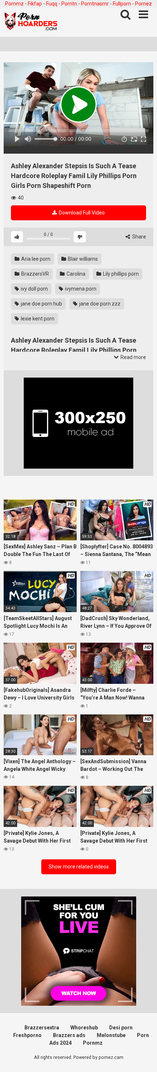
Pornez (143, 4)
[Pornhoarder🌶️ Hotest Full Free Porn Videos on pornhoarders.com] (31, 22)
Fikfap (35, 4)
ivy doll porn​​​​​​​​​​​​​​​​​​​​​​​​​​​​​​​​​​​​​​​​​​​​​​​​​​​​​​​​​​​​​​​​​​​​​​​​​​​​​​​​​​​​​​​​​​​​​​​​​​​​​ (34, 289)
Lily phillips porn (120, 274)
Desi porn (121, 1027)
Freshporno (27, 1035)
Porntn (69, 4)
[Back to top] (143, 1057)
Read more (132, 357)
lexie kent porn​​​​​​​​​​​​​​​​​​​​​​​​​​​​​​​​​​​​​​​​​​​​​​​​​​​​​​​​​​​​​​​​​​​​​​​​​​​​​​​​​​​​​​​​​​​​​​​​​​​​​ (37, 319)
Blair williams (82, 259)
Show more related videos (79, 867)
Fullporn (122, 4)
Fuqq (51, 4)
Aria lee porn (35, 259)
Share (138, 237)
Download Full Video (81, 213)
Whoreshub (84, 1027)
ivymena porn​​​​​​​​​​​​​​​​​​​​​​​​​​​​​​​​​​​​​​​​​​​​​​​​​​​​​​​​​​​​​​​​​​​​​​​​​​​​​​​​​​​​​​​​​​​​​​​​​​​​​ (80, 289)
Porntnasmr (95, 4)
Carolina (75, 274)
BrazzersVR (34, 274)
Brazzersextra (41, 1027)
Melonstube (111, 1035)
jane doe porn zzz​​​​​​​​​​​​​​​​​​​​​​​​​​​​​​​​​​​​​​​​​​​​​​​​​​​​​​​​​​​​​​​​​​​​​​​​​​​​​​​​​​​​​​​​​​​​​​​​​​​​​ (99, 304)
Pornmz (14, 4)
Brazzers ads (69, 1035)
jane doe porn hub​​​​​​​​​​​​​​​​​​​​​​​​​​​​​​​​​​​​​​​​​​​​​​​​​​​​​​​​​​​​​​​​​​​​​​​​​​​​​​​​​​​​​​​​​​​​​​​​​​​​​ (41, 304)
